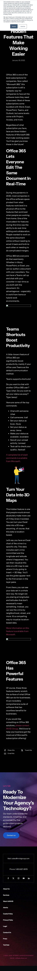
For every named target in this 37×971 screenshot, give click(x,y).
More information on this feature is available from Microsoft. (17, 631)
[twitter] (13, 878)
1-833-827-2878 (21, 869)
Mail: (10, 858)
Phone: (13, 869)
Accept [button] (14, 26)
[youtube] (24, 878)
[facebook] (8, 878)
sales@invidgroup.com (20, 858)
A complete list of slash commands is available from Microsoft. (17, 458)
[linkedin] (29, 878)
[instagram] (18, 878)
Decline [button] (23, 26)
